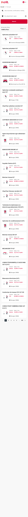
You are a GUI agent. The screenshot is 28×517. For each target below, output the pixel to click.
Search (14, 21)
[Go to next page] (25, 320)
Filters (22, 28)
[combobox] (14, 16)
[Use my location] (25, 16)
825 (22, 320)
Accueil (2, 6)
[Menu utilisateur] (24, 2)
